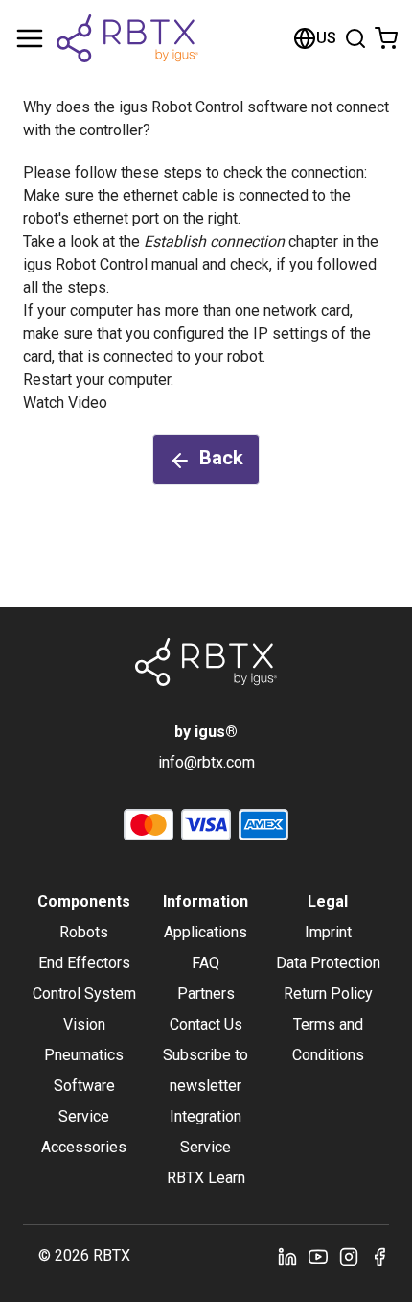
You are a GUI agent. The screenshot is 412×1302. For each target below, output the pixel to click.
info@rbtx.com (206, 762)
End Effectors (84, 963)
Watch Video (65, 402)
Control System (84, 993)
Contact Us (206, 1024)
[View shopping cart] (386, 38)
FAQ (205, 963)
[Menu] (29, 38)
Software (84, 1086)
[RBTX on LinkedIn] (287, 1256)
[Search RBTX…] (355, 38)
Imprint (328, 932)
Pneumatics (84, 1055)
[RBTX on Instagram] (348, 1256)
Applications (205, 932)
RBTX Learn (206, 1178)
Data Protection (328, 963)
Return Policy (328, 993)
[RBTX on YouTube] (318, 1256)
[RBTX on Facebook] (379, 1256)
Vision (84, 1024)
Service (83, 1116)
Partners (206, 993)
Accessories (83, 1147)
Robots (83, 932)
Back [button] (221, 457)
